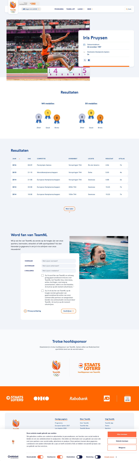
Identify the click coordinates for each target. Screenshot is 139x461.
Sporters (108, 428)
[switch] (60, 457)
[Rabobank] (79, 398)
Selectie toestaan (122, 441)
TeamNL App (70, 9)
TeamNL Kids (84, 426)
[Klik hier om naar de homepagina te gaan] (13, 7)
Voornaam (29, 261)
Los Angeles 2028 (60, 428)
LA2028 (80, 9)
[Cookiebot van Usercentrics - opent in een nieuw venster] (13, 457)
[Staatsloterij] (14, 398)
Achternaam (29, 266)
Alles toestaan (122, 434)
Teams (107, 426)
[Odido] (41, 398)
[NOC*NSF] (127, 398)
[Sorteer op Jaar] (19, 158)
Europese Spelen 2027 (62, 426)
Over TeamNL (84, 423)
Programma (59, 9)
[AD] (107, 398)
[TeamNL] (56, 368)
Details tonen (109, 457)
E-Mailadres (29, 271)
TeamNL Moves (85, 428)
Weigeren (122, 447)
